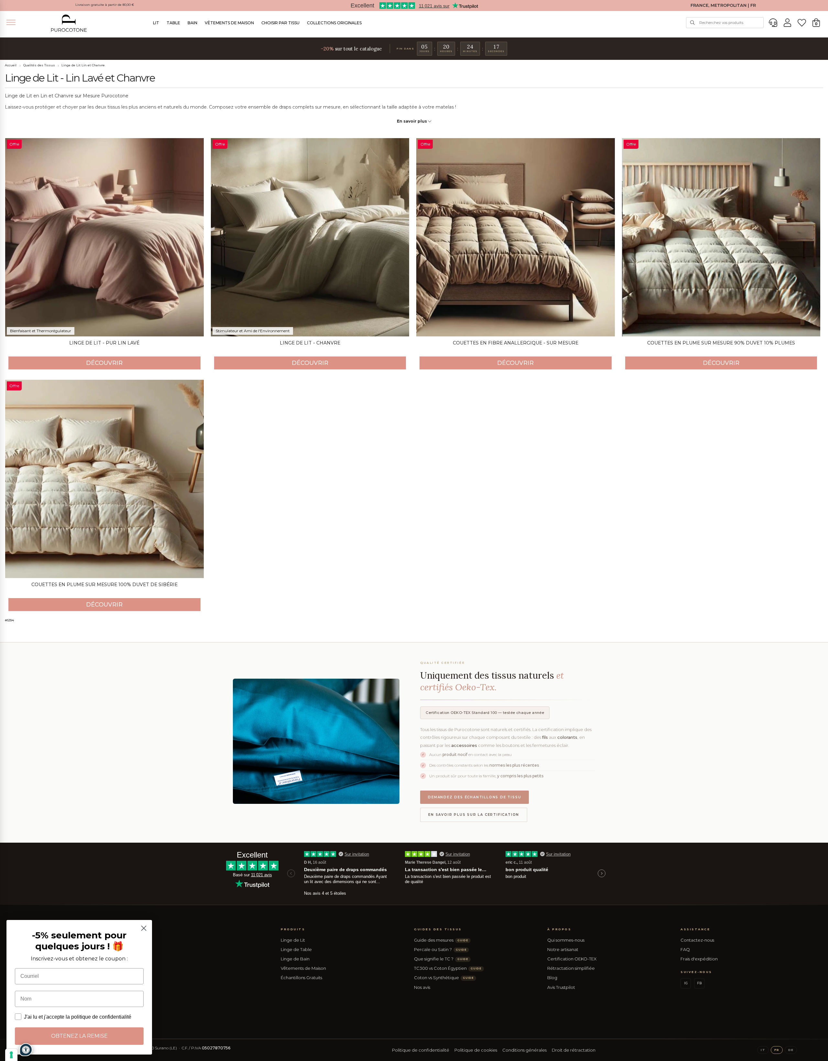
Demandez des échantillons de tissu (474, 797)
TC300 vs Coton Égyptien (448, 968)
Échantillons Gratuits (301, 977)
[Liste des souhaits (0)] (801, 23)
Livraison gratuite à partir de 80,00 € (104, 4)
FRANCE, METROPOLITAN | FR (723, 5)
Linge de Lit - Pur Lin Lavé (104, 343)
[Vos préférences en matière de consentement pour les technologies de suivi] (11, 1055)
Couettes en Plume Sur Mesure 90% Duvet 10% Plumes (721, 343)
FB (699, 983)
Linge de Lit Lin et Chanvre (83, 65)
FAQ (685, 949)
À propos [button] (559, 929)
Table (173, 22)
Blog (552, 977)
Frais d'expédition (699, 958)
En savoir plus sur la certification (473, 815)
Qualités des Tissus (39, 65)
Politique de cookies (475, 1050)
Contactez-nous (697, 940)
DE (790, 1050)
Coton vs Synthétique (444, 977)
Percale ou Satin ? (440, 949)
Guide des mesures (441, 940)
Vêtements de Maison (229, 22)
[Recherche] (692, 22)
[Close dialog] (143, 928)
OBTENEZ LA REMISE (79, 1036)
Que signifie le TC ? (441, 958)
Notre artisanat (562, 949)
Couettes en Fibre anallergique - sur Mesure (515, 343)
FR (776, 1050)
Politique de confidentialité (420, 1050)
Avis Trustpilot (561, 987)
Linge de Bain (295, 958)
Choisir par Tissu (280, 22)
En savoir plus (412, 121)
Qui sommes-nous (565, 940)
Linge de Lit (293, 940)
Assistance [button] (695, 929)
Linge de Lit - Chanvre (310, 343)
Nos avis (422, 987)
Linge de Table (296, 949)
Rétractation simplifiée (571, 968)
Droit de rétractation (573, 1050)
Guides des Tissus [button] (438, 929)
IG (686, 983)
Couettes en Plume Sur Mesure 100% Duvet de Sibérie (104, 584)
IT (763, 1050)
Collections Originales (334, 22)
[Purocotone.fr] (69, 23)
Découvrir (104, 362)
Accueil (10, 65)
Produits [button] (293, 929)
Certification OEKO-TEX (571, 958)
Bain (192, 22)
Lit (156, 22)
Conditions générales (524, 1050)
